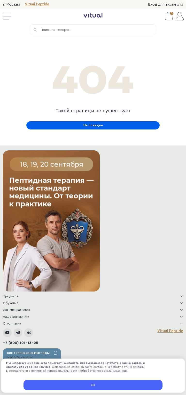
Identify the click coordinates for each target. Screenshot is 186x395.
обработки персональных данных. (104, 370)
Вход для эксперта (165, 4)
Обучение (10, 303)
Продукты (10, 296)
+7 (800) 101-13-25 (20, 343)
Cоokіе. (34, 362)
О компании (12, 323)
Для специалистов (16, 309)
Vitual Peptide (37, 4)
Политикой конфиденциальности (54, 370)
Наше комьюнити (16, 316)
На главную (93, 125)
